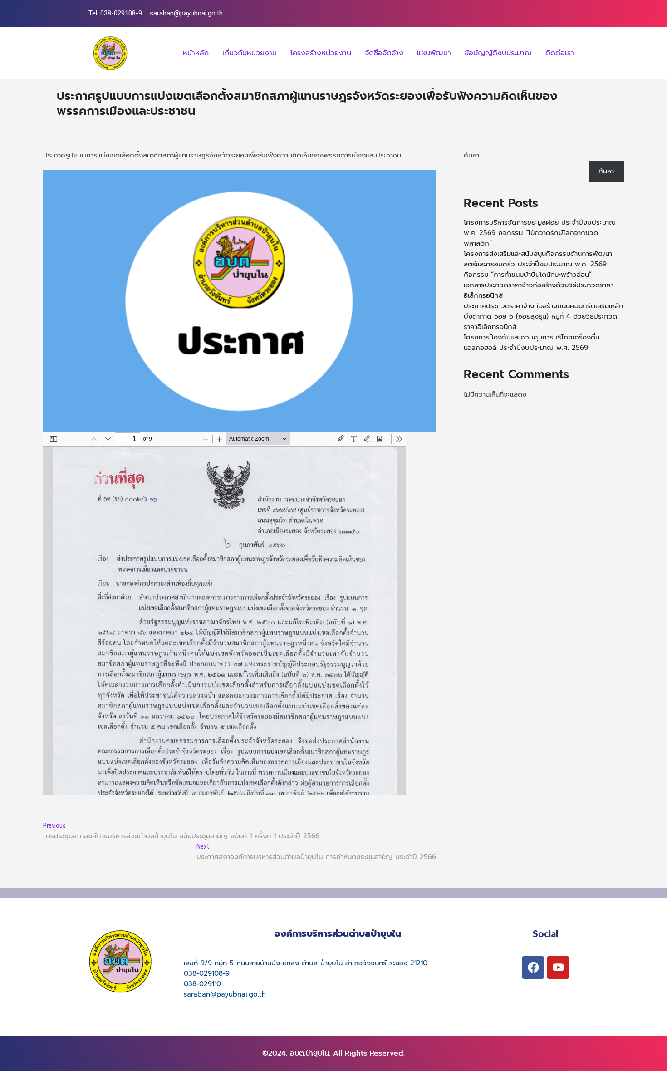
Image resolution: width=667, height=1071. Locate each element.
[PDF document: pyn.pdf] (224, 613)
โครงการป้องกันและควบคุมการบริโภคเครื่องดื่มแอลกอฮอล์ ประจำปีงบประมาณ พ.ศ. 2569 (531, 342)
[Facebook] (533, 967)
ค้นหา (471, 155)
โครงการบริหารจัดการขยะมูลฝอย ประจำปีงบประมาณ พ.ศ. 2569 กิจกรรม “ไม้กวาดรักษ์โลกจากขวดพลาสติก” (540, 232)
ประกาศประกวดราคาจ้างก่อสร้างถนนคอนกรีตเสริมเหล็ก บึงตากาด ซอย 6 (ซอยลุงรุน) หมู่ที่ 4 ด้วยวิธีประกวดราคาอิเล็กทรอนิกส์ (543, 316)
